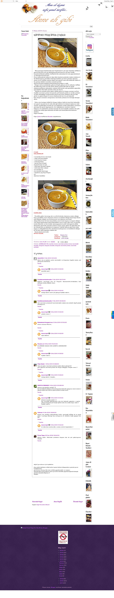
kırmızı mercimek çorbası (61, 244)
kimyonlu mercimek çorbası (62, 245)
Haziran (61, 565)
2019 (62, 552)
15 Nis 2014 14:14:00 (56, 397)
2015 (62, 559)
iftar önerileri (50, 244)
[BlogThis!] (62, 242)
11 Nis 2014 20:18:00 (59, 301)
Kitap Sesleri (41, 364)
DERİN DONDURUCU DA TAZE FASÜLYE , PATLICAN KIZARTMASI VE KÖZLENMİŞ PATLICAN (25, 208)
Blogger (53, 587)
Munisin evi (41, 343)
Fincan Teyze (41, 435)
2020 (62, 550)
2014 (62, 561)
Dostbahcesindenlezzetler (45, 279)
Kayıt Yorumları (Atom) (43, 504)
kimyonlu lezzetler (50, 245)
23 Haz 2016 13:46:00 (52, 435)
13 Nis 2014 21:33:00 (52, 364)
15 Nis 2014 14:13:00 (56, 353)
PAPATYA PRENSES (43, 385)
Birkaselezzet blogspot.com (45, 322)
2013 (62, 578)
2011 (61, 583)
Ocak (60, 576)
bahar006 (41, 258)
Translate (91, 37)
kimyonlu (41, 245)
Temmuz (61, 563)
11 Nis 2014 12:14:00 (50, 258)
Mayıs (61, 567)
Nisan (61, 569)
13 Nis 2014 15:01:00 (51, 343)
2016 (62, 557)
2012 (62, 580)
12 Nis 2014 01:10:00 (60, 322)
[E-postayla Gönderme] (58, 241)
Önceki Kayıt (78, 501)
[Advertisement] (57, 489)
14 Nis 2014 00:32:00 (56, 385)
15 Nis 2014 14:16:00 (56, 425)
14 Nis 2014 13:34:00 (49, 412)
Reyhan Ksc (63, 235)
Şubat (61, 573)
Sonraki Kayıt (37, 501)
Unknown (40, 412)
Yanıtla (39, 263)
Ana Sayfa (58, 501)
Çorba (39, 116)
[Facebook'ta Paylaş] (65, 242)
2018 (62, 554)
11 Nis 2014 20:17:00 (58, 279)
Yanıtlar (41, 266)
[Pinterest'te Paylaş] (67, 242)
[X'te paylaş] (64, 242)
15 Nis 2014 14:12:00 (56, 269)
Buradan (50, 116)
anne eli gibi (64, 238)
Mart (61, 571)
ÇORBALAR (42, 244)
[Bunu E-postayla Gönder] (61, 242)
